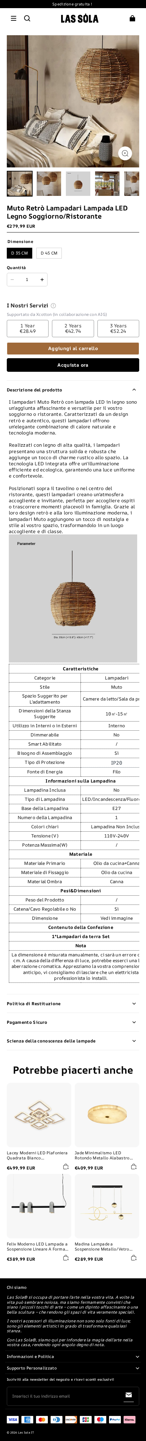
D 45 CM (49, 253)
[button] (13, 18)
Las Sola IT (26, 1432)
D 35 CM (19, 253)
